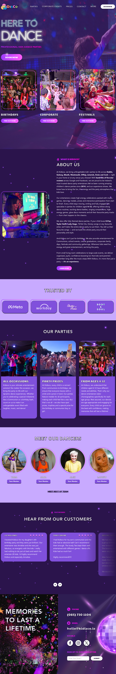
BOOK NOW (108, 7)
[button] (52, 6)
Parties (34, 6)
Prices (69, 6)
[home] (10, 7)
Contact (81, 6)
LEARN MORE (64, 268)
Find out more (10, 121)
